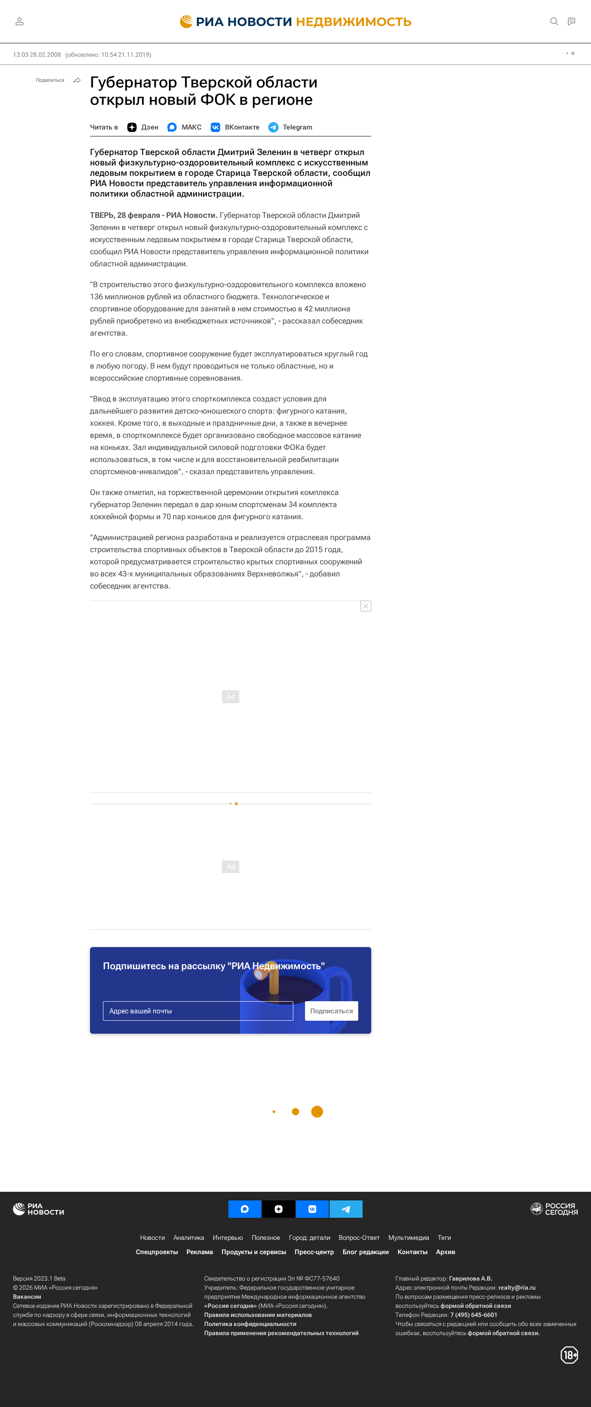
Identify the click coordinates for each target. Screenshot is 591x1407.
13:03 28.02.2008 (37, 54)
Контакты (412, 1252)
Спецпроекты (157, 1252)
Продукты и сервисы (254, 1252)
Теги (444, 1238)
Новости (152, 1238)
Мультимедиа (409, 1238)
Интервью (228, 1238)
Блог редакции (366, 1252)
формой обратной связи (475, 1305)
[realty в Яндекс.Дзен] (278, 1209)
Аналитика (188, 1238)
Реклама (199, 1252)
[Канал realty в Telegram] (346, 1209)
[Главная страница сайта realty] (295, 21)
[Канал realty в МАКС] (244, 1209)
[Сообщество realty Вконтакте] (312, 1209)
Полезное (266, 1238)
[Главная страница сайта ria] (231, 21)
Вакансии (27, 1296)
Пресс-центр (314, 1252)
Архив (445, 1252)
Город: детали (309, 1238)
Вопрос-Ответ (359, 1238)
